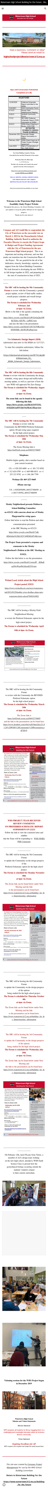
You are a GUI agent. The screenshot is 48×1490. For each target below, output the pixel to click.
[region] (24, 2)
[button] (2, 8)
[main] (24, 53)
